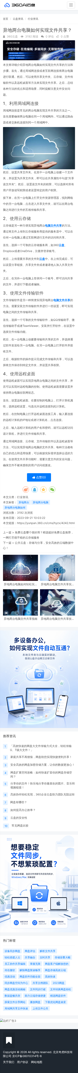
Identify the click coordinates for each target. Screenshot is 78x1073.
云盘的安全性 (18, 817)
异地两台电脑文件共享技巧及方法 (57, 618)
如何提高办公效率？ (23, 810)
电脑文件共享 (53, 225)
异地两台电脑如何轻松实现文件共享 (20, 584)
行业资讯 (33, 18)
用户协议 (22, 1062)
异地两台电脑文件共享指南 (20, 618)
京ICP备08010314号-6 (27, 1056)
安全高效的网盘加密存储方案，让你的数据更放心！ (42, 764)
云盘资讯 (18, 18)
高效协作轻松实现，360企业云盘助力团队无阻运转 (42, 794)
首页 (5, 18)
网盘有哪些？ (18, 802)
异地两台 (24, 502)
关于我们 (8, 1062)
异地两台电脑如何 (15, 507)
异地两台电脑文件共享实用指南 (57, 584)
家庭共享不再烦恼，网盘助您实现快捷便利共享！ (41, 757)
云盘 (61, 245)
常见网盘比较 (20, 825)
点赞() (40, 477)
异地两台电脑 (40, 502)
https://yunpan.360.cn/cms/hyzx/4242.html (46, 523)
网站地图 (36, 1062)
